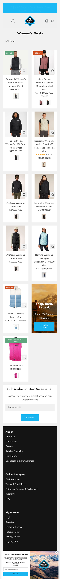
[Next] (52, 8)
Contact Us (11, 441)
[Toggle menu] (7, 21)
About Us (10, 436)
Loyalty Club (12, 541)
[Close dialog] (56, 552)
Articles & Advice (14, 451)
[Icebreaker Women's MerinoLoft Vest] (44, 186)
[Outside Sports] (30, 21)
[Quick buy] (24, 71)
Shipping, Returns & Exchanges (22, 489)
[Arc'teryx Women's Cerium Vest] (15, 238)
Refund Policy (13, 531)
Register (10, 522)
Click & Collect (13, 479)
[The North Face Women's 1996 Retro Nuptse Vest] (15, 124)
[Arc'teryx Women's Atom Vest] (15, 186)
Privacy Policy (13, 536)
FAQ (8, 498)
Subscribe (16, 574)
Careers (9, 446)
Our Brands (11, 455)
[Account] (45, 21)
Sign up (30, 417)
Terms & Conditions (15, 484)
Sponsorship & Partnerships (20, 460)
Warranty (10, 493)
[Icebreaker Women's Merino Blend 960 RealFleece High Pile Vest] (44, 124)
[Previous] (7, 8)
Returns (23, 9)
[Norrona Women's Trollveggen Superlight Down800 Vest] (44, 238)
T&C (31, 9)
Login (8, 517)
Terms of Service (14, 527)
